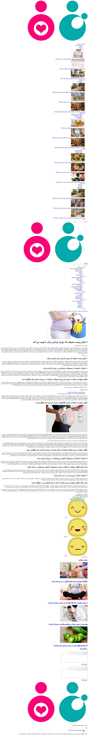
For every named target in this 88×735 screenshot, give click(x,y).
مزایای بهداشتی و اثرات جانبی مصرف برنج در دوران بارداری (71, 393)
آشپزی (83, 148)
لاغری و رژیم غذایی (77, 115)
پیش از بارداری (78, 45)
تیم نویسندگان (80, 494)
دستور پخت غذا (78, 151)
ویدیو (83, 219)
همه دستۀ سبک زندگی (77, 284)
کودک (80, 82)
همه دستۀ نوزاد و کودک (77, 277)
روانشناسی (79, 118)
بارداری (80, 46)
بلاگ (84, 731)
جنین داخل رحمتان (55, 347)
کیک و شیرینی (79, 150)
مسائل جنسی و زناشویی (76, 114)
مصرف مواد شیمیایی (11, 490)
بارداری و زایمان (81, 43)
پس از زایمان (79, 49)
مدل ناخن (80, 184)
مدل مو (80, 185)
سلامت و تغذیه (78, 116)
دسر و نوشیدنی (78, 152)
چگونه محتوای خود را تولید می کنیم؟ (76, 730)
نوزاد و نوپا (79, 81)
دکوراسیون (79, 188)
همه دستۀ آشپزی (78, 293)
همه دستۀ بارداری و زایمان (76, 268)
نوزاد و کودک (82, 79)
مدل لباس (79, 187)
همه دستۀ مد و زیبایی (77, 300)
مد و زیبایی (82, 183)
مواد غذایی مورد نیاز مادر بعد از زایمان (76, 392)
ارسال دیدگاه (84, 664)
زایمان (80, 47)
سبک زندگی (82, 113)
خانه (86, 311)
